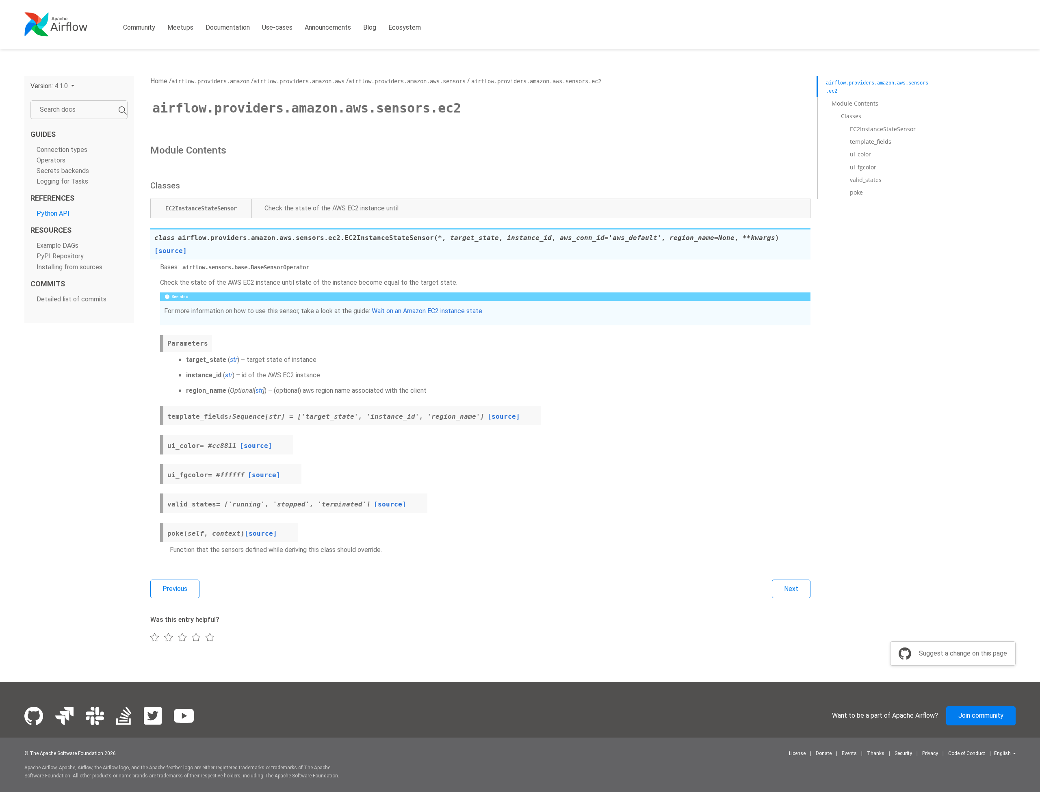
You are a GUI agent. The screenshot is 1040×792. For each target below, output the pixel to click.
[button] (52, 86)
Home (158, 81)
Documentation (228, 27)
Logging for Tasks (62, 181)
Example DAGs (57, 245)
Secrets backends (63, 171)
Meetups (180, 27)
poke (856, 192)
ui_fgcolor (863, 167)
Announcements (328, 27)
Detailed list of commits (71, 299)
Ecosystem (404, 27)
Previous (174, 589)
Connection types (62, 150)
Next (791, 589)
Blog (369, 27)
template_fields (870, 141)
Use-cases (277, 27)
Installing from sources (69, 267)
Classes (851, 116)
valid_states (866, 180)
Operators (51, 160)
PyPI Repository (60, 256)
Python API (53, 213)
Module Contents (855, 103)
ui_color (860, 154)
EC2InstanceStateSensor (883, 129)
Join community (980, 715)
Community (139, 27)
